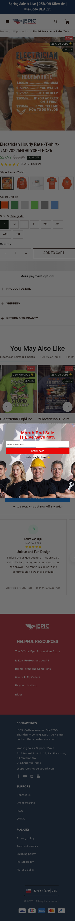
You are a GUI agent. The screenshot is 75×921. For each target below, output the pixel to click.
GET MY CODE (37, 451)
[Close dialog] (73, 425)
